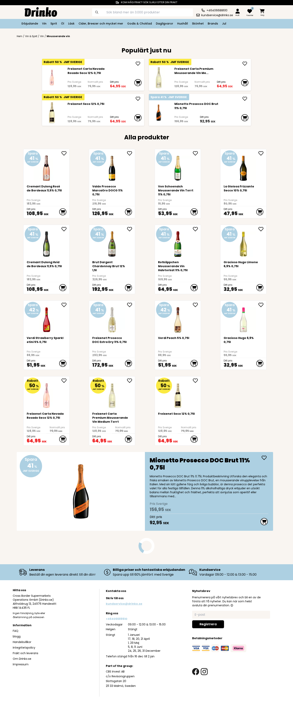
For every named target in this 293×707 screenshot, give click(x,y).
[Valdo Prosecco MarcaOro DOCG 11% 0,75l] (112, 166)
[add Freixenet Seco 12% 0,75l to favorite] (197, 380)
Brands (213, 24)
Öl (62, 24)
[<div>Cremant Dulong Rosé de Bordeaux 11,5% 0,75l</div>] (46, 166)
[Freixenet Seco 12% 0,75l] (52, 112)
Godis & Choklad (139, 24)
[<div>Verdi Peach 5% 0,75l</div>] (178, 318)
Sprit (53, 24)
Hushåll (182, 24)
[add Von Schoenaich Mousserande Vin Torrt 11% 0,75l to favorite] (197, 153)
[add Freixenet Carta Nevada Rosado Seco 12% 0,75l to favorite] (65, 380)
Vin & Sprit (31, 36)
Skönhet (198, 24)
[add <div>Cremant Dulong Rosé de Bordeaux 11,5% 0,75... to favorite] (65, 153)
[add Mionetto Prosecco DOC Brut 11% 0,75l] (244, 98)
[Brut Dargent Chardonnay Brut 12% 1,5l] (112, 242)
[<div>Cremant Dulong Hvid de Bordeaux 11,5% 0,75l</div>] (46, 242)
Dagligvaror (164, 24)
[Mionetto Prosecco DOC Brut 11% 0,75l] (158, 112)
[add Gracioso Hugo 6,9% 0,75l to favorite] (262, 304)
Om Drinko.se (22, 659)
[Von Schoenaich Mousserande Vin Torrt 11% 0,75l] (178, 166)
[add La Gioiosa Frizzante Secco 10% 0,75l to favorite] (262, 153)
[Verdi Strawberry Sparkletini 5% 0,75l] (46, 318)
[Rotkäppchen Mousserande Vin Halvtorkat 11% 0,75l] (178, 242)
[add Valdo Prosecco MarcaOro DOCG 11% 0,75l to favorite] (131, 153)
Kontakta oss (116, 591)
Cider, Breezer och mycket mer (101, 24)
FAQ (15, 631)
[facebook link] (195, 671)
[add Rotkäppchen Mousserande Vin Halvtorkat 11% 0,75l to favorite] (197, 229)
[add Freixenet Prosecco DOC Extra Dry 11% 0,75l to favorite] (131, 304)
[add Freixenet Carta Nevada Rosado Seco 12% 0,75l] (138, 63)
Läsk (71, 24)
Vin (44, 24)
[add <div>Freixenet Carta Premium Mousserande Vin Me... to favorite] (131, 380)
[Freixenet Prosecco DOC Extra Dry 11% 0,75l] (112, 318)
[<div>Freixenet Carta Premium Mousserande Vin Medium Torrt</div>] (158, 77)
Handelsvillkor (22, 642)
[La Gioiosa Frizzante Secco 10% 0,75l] (243, 166)
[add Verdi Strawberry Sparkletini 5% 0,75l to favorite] (65, 304)
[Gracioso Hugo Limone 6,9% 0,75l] (243, 242)
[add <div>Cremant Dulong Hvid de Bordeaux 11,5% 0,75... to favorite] (65, 229)
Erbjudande (30, 24)
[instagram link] (204, 671)
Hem (19, 36)
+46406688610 (116, 619)
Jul (224, 24)
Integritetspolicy (24, 648)
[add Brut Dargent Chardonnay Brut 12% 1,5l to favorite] (131, 229)
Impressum (21, 664)
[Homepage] (37, 11)
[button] (231, 605)
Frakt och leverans (25, 653)
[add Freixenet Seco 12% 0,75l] (138, 98)
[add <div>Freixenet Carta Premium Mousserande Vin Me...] (244, 63)
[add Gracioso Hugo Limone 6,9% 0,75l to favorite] (262, 229)
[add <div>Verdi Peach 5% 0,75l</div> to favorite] (197, 304)
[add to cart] (138, 83)
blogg (17, 636)
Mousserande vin (58, 36)
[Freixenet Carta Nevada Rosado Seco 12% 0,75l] (52, 77)
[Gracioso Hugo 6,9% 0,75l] (243, 318)
